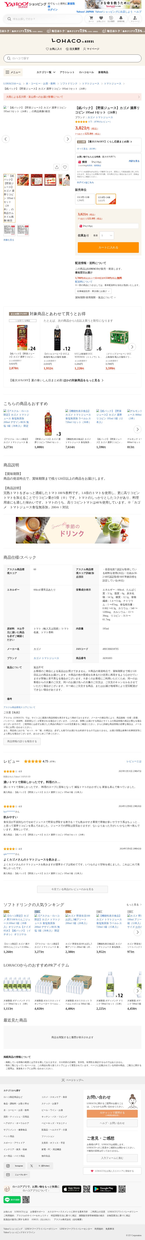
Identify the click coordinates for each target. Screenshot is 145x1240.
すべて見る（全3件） (87, 149)
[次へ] (68, 139)
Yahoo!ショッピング (13, 1229)
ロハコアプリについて (35, 1190)
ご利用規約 (9, 1215)
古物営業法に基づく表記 (118, 1215)
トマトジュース (90, 83)
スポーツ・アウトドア (14, 1143)
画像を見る (9, 240)
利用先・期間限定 (94, 165)
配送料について (83, 281)
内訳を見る (134, 161)
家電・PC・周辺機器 (51, 1149)
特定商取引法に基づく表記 (63, 1215)
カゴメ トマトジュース (100, 117)
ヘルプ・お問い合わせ (112, 1123)
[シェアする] (57, 167)
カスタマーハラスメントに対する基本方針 (68, 1211)
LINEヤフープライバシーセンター (76, 1229)
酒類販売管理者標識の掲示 (91, 1215)
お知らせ (8, 1211)
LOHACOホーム (12, 83)
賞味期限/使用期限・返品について (94, 297)
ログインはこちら (85, 182)
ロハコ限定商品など (13, 1097)
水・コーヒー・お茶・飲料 (41, 83)
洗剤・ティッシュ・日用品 (16, 1117)
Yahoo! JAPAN (85, 11)
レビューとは (134, 761)
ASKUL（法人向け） (41, 1219)
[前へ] (6, 139)
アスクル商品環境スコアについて (19, 707)
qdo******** (9, 854)
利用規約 (99, 1229)
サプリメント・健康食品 (15, 1130)
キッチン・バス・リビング (54, 1117)
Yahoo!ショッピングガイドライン (19, 1232)
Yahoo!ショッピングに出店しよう (114, 11)
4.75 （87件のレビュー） (100, 121)
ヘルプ (137, 11)
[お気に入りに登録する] (65, 167)
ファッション (48, 1136)
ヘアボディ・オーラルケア (16, 1123)
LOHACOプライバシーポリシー (123, 1211)
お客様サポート (37, 1211)
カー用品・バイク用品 (14, 1156)
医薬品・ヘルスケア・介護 (54, 1130)
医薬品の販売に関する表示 (16, 1219)
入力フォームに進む (112, 1158)
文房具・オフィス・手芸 (53, 1143)
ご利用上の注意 (97, 1211)
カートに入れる (108, 247)
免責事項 (110, 1229)
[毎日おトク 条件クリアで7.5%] (72, 30)
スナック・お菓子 (50, 1104)
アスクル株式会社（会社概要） (69, 1219)
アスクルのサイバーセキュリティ (32, 1215)
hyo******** (9, 811)
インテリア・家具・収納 (15, 1149)
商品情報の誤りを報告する (22, 741)
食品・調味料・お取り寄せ (16, 1104)
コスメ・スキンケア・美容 (54, 1097)
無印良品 (46, 1156)
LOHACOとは (21, 1211)
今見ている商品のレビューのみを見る (72, 889)
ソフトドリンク (68, 83)
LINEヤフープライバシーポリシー (41, 1229)
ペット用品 (9, 1136)
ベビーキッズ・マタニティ (54, 1123)
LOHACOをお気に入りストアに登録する (114, 1171)
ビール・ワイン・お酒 (52, 1110)
